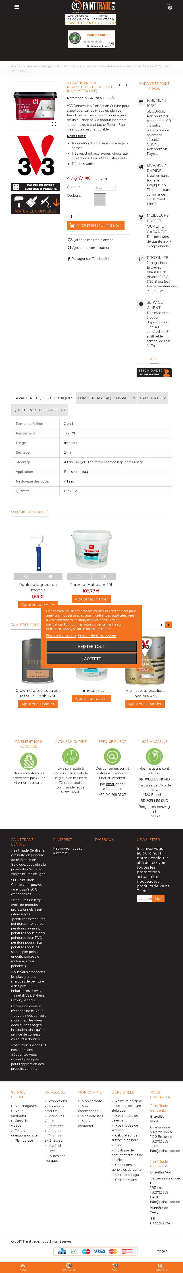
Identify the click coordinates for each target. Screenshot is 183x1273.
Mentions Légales (128, 1175)
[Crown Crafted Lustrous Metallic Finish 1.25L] (37, 661)
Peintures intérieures (79, 66)
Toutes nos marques (55, 1158)
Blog (118, 1145)
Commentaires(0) (94, 398)
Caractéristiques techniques (43, 398)
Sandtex (29, 1000)
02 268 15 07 (105, 23)
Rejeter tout (91, 646)
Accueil (16, 66)
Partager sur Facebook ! (90, 259)
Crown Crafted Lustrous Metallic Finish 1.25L (38, 693)
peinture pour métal (26, 942)
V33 (28, 995)
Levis (36, 991)
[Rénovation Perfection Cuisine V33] (35, 106)
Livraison (125, 398)
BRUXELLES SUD (154, 801)
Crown (16, 1000)
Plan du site (23, 1140)
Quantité (74, 187)
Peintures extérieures (54, 1138)
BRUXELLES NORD (154, 779)
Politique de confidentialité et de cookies (127, 1155)
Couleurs (74, 196)
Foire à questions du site (24, 1133)
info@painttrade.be (165, 1151)
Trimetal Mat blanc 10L (91, 584)
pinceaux (31, 957)
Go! (158, 898)
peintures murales (25, 928)
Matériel (54, 1146)
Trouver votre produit (42, 66)
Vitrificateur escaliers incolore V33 (145, 693)
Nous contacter (18, 1113)
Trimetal (17, 995)
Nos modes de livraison (125, 1127)
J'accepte (91, 658)
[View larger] (54, 124)
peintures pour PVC (26, 938)
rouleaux (17, 961)
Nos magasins (25, 1106)
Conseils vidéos (19, 1123)
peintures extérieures (28, 919)
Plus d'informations (61, 635)
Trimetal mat (91, 690)
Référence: (75, 98)
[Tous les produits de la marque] (35, 155)
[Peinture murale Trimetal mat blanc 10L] (91, 548)
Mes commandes (88, 1108)
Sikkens (39, 995)
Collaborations (125, 1180)
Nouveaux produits (54, 1108)
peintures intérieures (27, 924)
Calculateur (153, 398)
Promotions (57, 1101)
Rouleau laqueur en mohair (38, 587)
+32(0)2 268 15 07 (112, 795)
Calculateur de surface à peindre (125, 1137)
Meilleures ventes (54, 1118)
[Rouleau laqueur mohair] (37, 548)
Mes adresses (92, 1116)
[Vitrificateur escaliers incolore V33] (145, 661)
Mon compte (91, 1101)
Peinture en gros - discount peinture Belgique (126, 1106)
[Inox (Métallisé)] (99, 199)
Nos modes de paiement (125, 1118)
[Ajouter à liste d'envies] (25, 576)
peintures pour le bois (28, 933)
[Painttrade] (93, 6)
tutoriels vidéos (30, 1045)
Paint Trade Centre (25, 850)
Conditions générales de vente (127, 1167)
